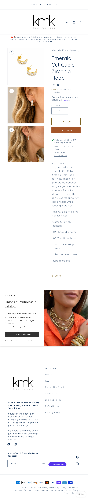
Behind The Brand (54, 387)
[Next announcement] (82, 4)
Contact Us (51, 393)
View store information (60, 154)
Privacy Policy (52, 412)
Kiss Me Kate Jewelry (39, 488)
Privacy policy (57, 490)
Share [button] (58, 275)
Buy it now (66, 130)
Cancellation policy (72, 493)
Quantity (55, 105)
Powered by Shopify (57, 488)
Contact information (24, 490)
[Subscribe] (43, 463)
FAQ (47, 381)
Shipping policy (41, 490)
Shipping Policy (53, 399)
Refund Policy (52, 406)
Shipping (55, 89)
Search (48, 374)
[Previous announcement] (5, 4)
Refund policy (75, 487)
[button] (6, 22)
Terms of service (73, 490)
